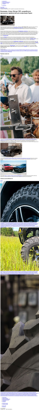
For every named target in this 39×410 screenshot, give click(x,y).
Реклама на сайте (5, 403)
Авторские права (5, 404)
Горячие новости (5, 398)
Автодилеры (4, 397)
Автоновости (4, 1)
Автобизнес (4, 5)
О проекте (4, 3)
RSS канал (4, 406)
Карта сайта (4, 405)
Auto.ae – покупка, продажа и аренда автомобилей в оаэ (13, 175)
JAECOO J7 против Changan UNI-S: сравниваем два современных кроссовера (17, 158)
